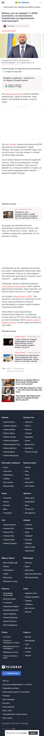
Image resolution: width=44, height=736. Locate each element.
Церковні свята (31, 593)
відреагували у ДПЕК (22, 296)
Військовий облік (31, 577)
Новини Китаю (9, 540)
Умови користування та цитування (16, 692)
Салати (28, 652)
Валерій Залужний (10, 610)
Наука (4, 493)
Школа (27, 441)
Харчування (29, 502)
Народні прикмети (32, 597)
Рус (40, 2)
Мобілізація (28, 558)
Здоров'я (27, 493)
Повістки (28, 563)
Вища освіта (30, 444)
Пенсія (4, 632)
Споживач (29, 528)
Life (16, 209)
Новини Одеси (9, 433)
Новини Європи (9, 525)
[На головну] (22, 2)
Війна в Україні (8, 558)
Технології (7, 498)
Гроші (5, 467)
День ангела (30, 608)
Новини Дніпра (9, 429)
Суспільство (28, 417)
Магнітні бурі (30, 547)
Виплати (28, 429)
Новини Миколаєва (11, 455)
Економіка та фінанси (11, 463)
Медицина (29, 437)
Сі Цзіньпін (7, 603)
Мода (27, 532)
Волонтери (7, 577)
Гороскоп (28, 525)
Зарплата (28, 422)
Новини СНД (8, 536)
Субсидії (28, 433)
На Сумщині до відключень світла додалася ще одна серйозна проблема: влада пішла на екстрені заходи (27, 358)
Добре (33, 733)
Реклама (6, 696)
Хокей (27, 479)
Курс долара (8, 482)
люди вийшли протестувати (14, 286)
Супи (27, 644)
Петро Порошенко (10, 617)
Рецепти (26, 632)
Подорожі (29, 536)
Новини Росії (8, 532)
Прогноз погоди (31, 452)
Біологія (6, 505)
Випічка (28, 637)
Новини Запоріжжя (10, 441)
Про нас (6, 681)
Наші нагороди (8, 699)
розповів (12, 144)
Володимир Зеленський (7, 594)
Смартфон (7, 513)
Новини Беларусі (10, 543)
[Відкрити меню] (3, 2)
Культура (28, 540)
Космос (6, 502)
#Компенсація (18, 368)
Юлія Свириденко (10, 625)
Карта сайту (7, 710)
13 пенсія (7, 637)
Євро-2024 (29, 482)
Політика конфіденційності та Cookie (17, 684)
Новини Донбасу (10, 448)
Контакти (6, 703)
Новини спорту (29, 463)
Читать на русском (9, 31)
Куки (24, 733)
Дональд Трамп (9, 599)
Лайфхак (28, 543)
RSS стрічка (7, 718)
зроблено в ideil (9, 729)
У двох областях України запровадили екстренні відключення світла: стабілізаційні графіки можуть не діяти (26, 343)
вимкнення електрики (14, 94)
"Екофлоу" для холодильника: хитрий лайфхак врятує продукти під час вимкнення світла (26, 215)
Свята (25, 589)
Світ (3, 520)
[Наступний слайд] (42, 7)
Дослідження (30, 513)
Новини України (20, 336)
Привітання (29, 551)
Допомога (29, 448)
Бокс (27, 471)
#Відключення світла (15, 371)
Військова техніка (10, 581)
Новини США (8, 528)
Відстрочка (29, 570)
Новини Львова (9, 437)
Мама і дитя (29, 498)
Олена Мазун (11, 26)
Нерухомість (8, 475)
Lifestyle (26, 520)
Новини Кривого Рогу (11, 444)
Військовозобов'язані (33, 574)
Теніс (27, 475)
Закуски (28, 655)
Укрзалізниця (8, 486)
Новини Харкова (10, 426)
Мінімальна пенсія (10, 652)
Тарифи (6, 479)
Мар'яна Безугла (10, 621)
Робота (28, 426)
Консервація (30, 641)
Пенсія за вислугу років (10, 657)
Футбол (28, 467)
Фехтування (29, 486)
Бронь (27, 566)
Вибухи (6, 566)
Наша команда (8, 707)
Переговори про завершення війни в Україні (22, 7)
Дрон (5, 509)
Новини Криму (9, 452)
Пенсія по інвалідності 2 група (11, 642)
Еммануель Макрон (11, 606)
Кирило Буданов (9, 614)
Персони (5, 589)
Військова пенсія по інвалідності (11, 647)
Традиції (28, 601)
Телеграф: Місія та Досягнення (15, 714)
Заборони (29, 604)
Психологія (29, 509)
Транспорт (7, 471)
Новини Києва (9, 422)
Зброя (5, 574)
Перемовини (8, 570)
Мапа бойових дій (10, 563)
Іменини (28, 612)
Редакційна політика (11, 688)
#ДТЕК (9, 368)
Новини (5, 417)
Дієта (27, 505)
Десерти (28, 648)
